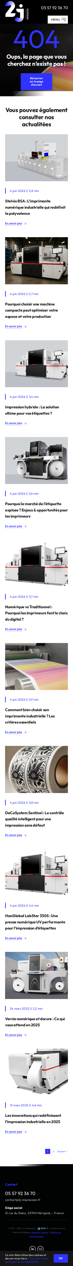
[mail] (40, 1249)
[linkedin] (33, 1249)
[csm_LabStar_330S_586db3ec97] (36, 541)
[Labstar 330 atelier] (36, 239)
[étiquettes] (36, 747)
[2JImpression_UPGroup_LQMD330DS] (36, 438)
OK (61, 1258)
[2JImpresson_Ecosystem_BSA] (36, 136)
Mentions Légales (39, 1232)
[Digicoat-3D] (36, 953)
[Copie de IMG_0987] (36, 644)
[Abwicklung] (36, 1050)
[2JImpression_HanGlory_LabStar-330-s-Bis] (36, 342)
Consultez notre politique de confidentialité (26, 1260)
